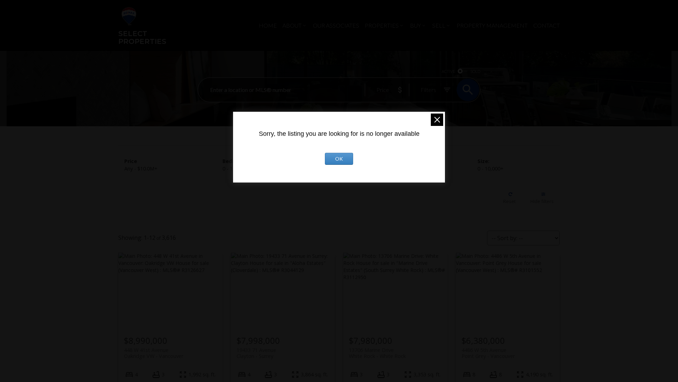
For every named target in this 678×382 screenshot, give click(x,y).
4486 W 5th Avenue (488, 353)
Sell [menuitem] (438, 25)
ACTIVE (448, 71)
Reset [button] (509, 201)
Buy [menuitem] (415, 25)
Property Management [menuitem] (492, 25)
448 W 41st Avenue (153, 353)
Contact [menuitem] (546, 25)
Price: (140, 168)
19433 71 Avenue (256, 353)
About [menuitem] (292, 25)
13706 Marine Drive (377, 353)
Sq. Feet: (490, 168)
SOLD (475, 71)
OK (339, 159)
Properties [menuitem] (382, 25)
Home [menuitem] (268, 25)
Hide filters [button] (542, 201)
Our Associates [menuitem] (336, 25)
